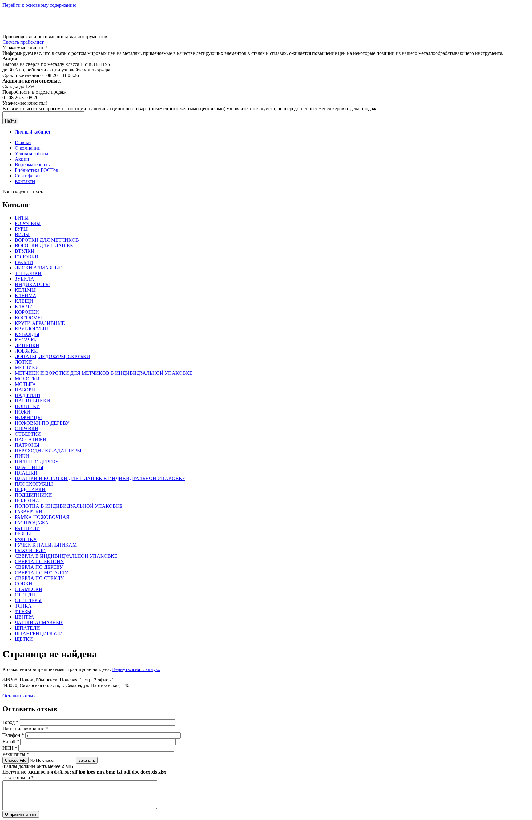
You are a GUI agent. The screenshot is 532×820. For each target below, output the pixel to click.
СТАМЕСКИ (28, 589)
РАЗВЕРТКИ (28, 511)
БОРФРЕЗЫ (28, 223)
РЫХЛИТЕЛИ (30, 550)
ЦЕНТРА (24, 617)
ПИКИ (22, 456)
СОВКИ (23, 583)
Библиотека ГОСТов (36, 170)
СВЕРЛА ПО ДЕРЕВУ (39, 567)
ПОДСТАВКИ (30, 489)
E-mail (10, 741)
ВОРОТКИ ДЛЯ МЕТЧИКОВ (47, 240)
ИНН (9, 748)
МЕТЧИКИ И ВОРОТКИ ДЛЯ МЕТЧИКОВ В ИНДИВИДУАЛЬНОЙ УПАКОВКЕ (103, 373)
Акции (22, 159)
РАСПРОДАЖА (32, 522)
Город (10, 722)
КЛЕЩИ (24, 301)
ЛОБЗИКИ (26, 350)
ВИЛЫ (22, 234)
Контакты (25, 181)
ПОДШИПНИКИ (33, 495)
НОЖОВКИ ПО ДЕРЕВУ (42, 423)
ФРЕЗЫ (23, 611)
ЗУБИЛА (24, 278)
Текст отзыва (18, 777)
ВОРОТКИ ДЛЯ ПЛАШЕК (44, 245)
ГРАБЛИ (24, 262)
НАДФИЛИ (27, 395)
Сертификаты (29, 175)
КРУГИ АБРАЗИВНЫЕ (40, 323)
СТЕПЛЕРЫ (28, 600)
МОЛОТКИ (27, 378)
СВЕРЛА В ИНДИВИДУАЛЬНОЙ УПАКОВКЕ (66, 556)
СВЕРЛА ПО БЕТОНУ (39, 561)
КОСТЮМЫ (28, 317)
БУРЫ (21, 229)
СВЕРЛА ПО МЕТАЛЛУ (41, 572)
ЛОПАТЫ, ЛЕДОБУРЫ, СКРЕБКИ (52, 356)
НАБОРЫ (25, 389)
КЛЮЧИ (24, 306)
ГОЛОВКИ (26, 256)
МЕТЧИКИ (27, 367)
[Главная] (47, 31)
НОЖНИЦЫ (28, 417)
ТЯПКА (23, 605)
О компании (28, 148)
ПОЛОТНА (27, 500)
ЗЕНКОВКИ (28, 273)
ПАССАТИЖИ (30, 439)
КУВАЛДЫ (27, 334)
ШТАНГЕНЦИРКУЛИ (39, 633)
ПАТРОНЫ (27, 445)
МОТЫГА (25, 384)
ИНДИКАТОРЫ (32, 284)
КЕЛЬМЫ (25, 290)
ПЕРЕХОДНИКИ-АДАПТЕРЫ (48, 450)
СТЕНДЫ (25, 594)
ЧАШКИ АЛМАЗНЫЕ (39, 622)
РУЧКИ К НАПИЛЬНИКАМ (46, 544)
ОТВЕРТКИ (28, 434)
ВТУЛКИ (24, 251)
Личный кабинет (32, 132)
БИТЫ (22, 217)
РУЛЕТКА (26, 539)
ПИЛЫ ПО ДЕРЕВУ (36, 461)
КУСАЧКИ (26, 339)
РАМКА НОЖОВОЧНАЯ (42, 517)
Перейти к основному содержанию (39, 5)
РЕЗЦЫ (23, 533)
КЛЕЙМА (25, 295)
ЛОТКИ (23, 362)
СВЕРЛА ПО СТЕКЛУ (39, 578)
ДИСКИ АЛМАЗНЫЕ (38, 267)
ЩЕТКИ (24, 639)
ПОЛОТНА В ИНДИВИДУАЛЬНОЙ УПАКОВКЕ (69, 506)
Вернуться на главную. (136, 669)
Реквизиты (15, 754)
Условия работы (31, 153)
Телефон (13, 735)
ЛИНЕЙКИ (27, 345)
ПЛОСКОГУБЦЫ (34, 484)
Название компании (25, 728)
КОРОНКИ (27, 312)
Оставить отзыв (19, 695)
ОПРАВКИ (26, 428)
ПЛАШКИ (26, 472)
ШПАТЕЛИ (27, 628)
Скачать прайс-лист (23, 42)
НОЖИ (22, 411)
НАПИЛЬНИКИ (32, 400)
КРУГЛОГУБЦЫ (33, 328)
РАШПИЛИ (27, 528)
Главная (23, 142)
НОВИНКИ (27, 406)
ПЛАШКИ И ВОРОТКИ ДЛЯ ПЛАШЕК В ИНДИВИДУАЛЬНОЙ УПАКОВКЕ (100, 478)
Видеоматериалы (33, 164)
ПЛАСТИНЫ (29, 467)
